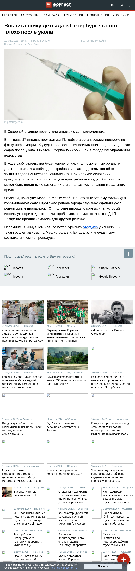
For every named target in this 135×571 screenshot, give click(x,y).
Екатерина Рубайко (93, 40)
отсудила (90, 227)
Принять (103, 566)
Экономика (121, 15)
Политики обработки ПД (63, 567)
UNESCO (51, 15)
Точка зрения (73, 15)
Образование (30, 15)
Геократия (9, 15)
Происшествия (98, 15)
